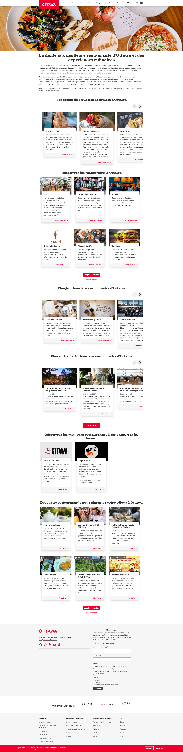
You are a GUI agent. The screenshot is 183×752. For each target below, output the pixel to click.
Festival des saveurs (121, 575)
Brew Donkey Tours (92, 319)
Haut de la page (91, 279)
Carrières (96, 732)
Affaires (130, 3)
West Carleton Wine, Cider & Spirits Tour (90, 576)
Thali (45, 194)
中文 (121, 739)
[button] (137, 3)
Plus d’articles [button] (91, 425)
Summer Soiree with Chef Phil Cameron (89, 526)
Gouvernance (97, 725)
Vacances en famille (101, 666)
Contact (95, 736)
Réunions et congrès (72, 722)
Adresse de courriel (100, 647)
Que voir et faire (85, 3)
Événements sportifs (120, 671)
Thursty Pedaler (127, 319)
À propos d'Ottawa (69, 3)
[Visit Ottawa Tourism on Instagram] (45, 645)
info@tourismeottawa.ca (48, 640)
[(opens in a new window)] (59, 121)
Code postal (97, 655)
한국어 (122, 736)
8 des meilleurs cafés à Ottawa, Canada (93, 389)
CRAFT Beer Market (87, 194)
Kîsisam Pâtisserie (52, 246)
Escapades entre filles (101, 669)
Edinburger (117, 246)
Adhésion (68, 736)
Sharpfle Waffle (85, 246)
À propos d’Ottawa (44, 722)
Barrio (115, 194)
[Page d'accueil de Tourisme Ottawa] (49, 4)
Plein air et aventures (120, 669)
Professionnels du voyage (73, 725)
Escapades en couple (120, 666)
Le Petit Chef (49, 575)
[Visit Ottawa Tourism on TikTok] (59, 645)
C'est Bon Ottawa (54, 319)
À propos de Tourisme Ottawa (102, 722)
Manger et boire (99, 674)
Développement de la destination (76, 729)
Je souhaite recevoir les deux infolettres (106, 684)
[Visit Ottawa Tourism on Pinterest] (49, 645)
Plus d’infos (69, 409)
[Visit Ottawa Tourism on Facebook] (41, 645)
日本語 (122, 732)
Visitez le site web (66, 155)
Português (123, 729)
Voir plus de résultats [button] (91, 275)
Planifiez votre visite (116, 3)
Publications (96, 729)
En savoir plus (62, 489)
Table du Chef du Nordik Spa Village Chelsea (123, 526)
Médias (68, 732)
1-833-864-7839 (64, 637)
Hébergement (100, 3)
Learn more (98, 489)
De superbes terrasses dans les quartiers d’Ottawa (58, 389)
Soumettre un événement (46, 741)
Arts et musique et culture (102, 671)
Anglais (97, 680)
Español (122, 725)
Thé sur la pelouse (51, 525)
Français (97, 682)
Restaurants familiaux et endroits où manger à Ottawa (133, 389)
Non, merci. (159, 748)
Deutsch (122, 722)
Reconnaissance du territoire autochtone (47, 726)
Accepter (149, 748)
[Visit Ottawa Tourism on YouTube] (54, 645)
